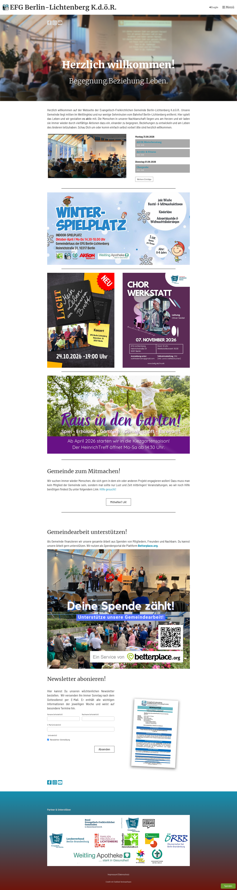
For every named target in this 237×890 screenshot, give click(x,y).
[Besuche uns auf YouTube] (60, 23)
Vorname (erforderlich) (54, 714)
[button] (162, 143)
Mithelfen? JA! (118, 502)
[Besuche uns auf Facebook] (49, 23)
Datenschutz (124, 874)
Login (215, 7)
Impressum (112, 874)
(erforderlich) (52, 735)
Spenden (228, 886)
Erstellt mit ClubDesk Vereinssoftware (118, 882)
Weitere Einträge (144, 179)
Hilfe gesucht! (108, 489)
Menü (229, 7)
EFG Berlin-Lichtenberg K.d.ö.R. (63, 7)
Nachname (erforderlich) (90, 714)
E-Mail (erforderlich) (54, 725)
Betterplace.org (148, 545)
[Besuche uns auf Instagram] (55, 23)
